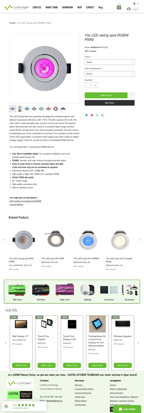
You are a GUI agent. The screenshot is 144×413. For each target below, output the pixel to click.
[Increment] (95, 85)
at (61, 401)
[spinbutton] (91, 85)
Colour (88, 57)
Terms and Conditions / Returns (124, 397)
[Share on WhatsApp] (97, 114)
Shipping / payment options (122, 401)
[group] (72, 251)
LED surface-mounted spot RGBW (25, 201)
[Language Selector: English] (136, 3)
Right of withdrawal (118, 389)
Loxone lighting (16, 204)
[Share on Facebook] (86, 114)
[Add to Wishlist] (132, 95)
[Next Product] (139, 239)
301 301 (58, 397)
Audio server (65, 299)
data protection (116, 393)
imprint (113, 385)
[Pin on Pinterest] (92, 114)
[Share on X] (102, 114)
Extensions (41, 299)
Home (12, 23)
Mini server (17, 299)
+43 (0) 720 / (49, 397)
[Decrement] (87, 85)
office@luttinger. (53, 401)
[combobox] (110, 62)
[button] (119, 6)
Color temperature (93, 68)
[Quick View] (23, 240)
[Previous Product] (4, 239)
